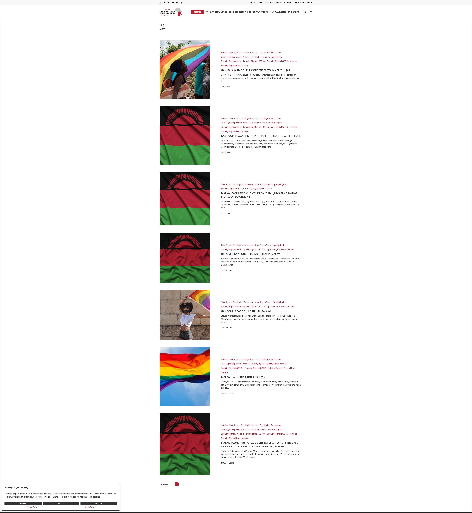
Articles (224, 52)
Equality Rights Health (231, 249)
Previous (164, 484)
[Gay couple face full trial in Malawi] (185, 315)
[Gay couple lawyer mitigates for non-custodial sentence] (185, 135)
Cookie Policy (89, 507)
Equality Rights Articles (231, 61)
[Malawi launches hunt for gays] (185, 376)
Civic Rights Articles (249, 52)
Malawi (245, 65)
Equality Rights (275, 57)
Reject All (61, 503)
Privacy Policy (32, 507)
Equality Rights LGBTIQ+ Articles (282, 61)
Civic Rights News (259, 57)
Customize (23, 503)
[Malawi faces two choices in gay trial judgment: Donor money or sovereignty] (185, 198)
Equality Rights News (230, 65)
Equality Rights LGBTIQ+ (254, 61)
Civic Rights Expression (270, 52)
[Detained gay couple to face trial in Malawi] (185, 258)
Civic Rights (234, 52)
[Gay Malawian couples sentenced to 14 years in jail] (185, 69)
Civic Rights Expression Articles (235, 57)
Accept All (99, 503)
